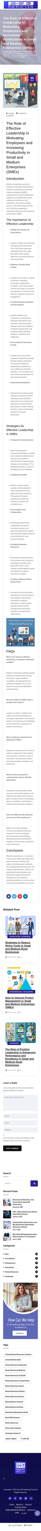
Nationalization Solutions (14, 1407)
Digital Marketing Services (15, 1510)
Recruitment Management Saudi (16, 1412)
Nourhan (11, 113)
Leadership (10, 115)
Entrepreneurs (15, 991)
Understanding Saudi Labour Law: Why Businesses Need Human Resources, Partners (25, 1224)
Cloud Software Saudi (13, 1359)
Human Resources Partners (15, 1391)
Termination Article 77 (13, 1433)
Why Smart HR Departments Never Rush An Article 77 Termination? (25, 1235)
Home (11, 1504)
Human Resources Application (16, 1365)
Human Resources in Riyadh (15, 1375)
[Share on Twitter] (14, 896)
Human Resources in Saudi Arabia (17, 1380)
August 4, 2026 (17, 1216)
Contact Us (31, 1510)
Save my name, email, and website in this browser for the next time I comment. (18, 1139)
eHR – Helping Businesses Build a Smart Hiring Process (25, 1213)
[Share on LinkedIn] (25, 896)
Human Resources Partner (14, 1386)
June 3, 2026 (17, 1239)
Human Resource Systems (14, 1396)
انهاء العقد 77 (25, 1438)
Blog (7, 1254)
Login (17, 1512)
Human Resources (11, 1272)
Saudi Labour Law (11, 1422)
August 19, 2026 (18, 1207)
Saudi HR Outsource (12, 1417)
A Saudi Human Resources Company (18, 1354)
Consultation (14, 936)
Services (28, 1504)
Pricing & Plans (20, 1507)
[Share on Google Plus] (19, 896)
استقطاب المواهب (10, 1438)
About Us (19, 1504)
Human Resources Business (15, 1370)
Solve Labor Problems (13, 1428)
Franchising (22, 113)
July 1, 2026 (16, 1229)
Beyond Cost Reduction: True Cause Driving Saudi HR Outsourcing (23, 1202)
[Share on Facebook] (8, 896)
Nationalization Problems (14, 1401)
